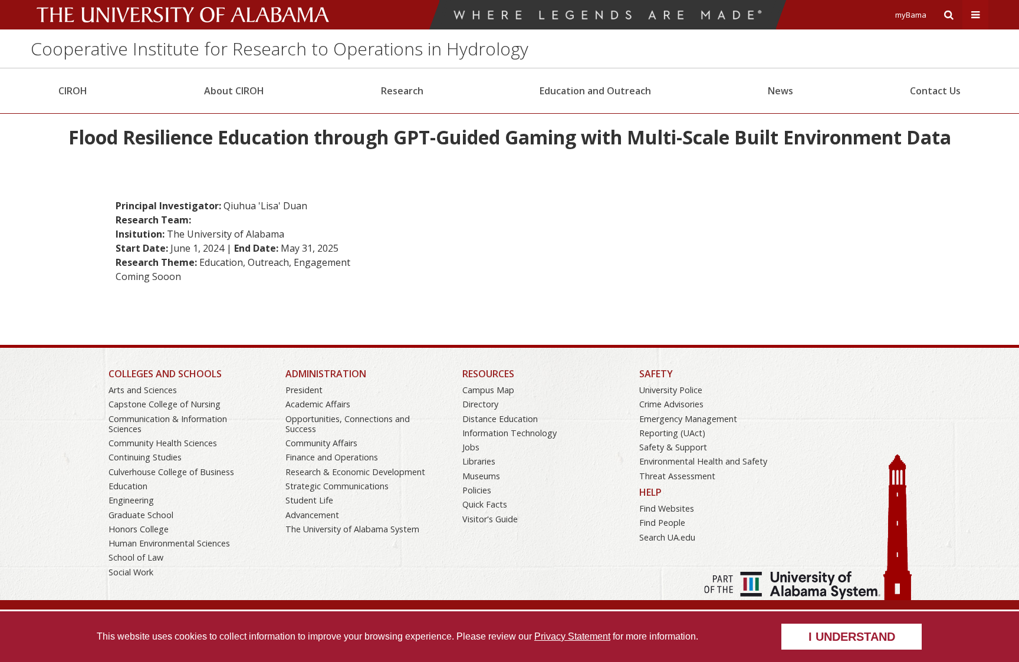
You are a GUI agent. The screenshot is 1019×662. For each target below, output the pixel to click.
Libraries (478, 461)
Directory (480, 404)
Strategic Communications (337, 486)
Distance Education (500, 418)
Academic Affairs (317, 404)
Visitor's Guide (490, 519)
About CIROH (234, 90)
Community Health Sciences (163, 443)
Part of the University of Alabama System (792, 585)
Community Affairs (321, 443)
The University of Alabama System (352, 529)
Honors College (139, 529)
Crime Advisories (671, 404)
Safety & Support (673, 447)
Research (402, 90)
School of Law (136, 557)
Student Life (309, 500)
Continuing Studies (145, 457)
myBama (910, 14)
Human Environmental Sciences (169, 543)
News (780, 90)
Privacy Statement (572, 636)
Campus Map (488, 390)
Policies (476, 490)
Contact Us (935, 90)
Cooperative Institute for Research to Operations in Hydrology (279, 49)
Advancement (312, 515)
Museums (481, 476)
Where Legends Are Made (607, 14)
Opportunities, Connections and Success (347, 423)
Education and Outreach (595, 90)
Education (128, 486)
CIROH (72, 90)
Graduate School (141, 515)
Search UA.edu (667, 537)
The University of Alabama (183, 14)
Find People (662, 522)
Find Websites (666, 508)
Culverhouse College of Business (171, 471)
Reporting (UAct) (672, 433)
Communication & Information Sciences (168, 423)
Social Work (131, 572)
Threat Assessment (677, 476)
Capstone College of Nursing (165, 404)
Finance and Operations (331, 457)
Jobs (470, 447)
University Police (670, 390)
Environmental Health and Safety (703, 461)
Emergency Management (688, 418)
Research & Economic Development (355, 471)
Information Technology (509, 433)
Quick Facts (484, 504)
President (304, 390)
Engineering (131, 500)
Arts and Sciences (143, 390)
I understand (851, 636)
